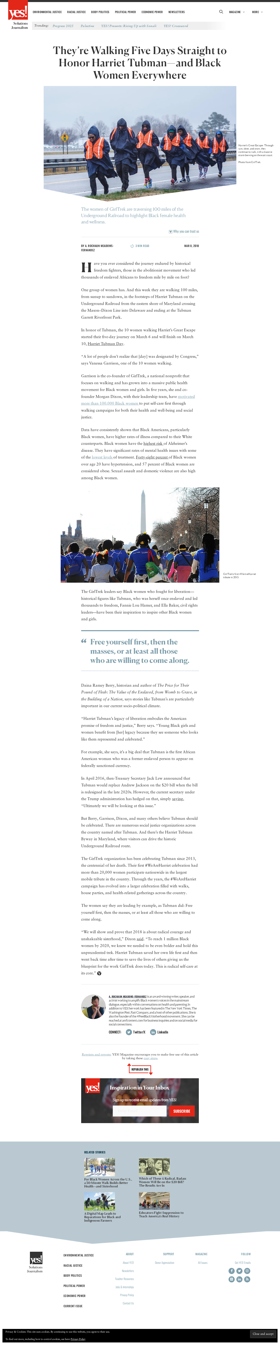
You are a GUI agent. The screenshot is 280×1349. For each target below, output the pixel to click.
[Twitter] (239, 1271)
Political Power (125, 12)
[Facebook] (232, 1271)
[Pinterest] (232, 1279)
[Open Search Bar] (221, 12)
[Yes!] (18, 10)
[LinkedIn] (239, 1279)
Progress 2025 (63, 26)
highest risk (153, 444)
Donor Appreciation (164, 1262)
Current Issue (73, 1306)
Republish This (140, 1069)
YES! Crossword (176, 26)
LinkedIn (162, 1032)
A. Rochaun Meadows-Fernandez (128, 996)
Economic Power (152, 12)
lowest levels (102, 457)
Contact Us (128, 1303)
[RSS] (247, 1279)
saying (177, 799)
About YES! (128, 1262)
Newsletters (176, 12)
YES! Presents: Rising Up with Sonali (128, 26)
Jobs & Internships (125, 1287)
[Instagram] (247, 1271)
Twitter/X (139, 1032)
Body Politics (100, 12)
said (140, 939)
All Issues (202, 1262)
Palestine (87, 26)
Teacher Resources (124, 1279)
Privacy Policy (127, 1295)
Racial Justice (76, 12)
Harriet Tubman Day (105, 344)
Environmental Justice (47, 12)
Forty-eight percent (152, 457)
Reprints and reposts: (96, 1054)
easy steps (150, 1058)
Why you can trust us (185, 231)
